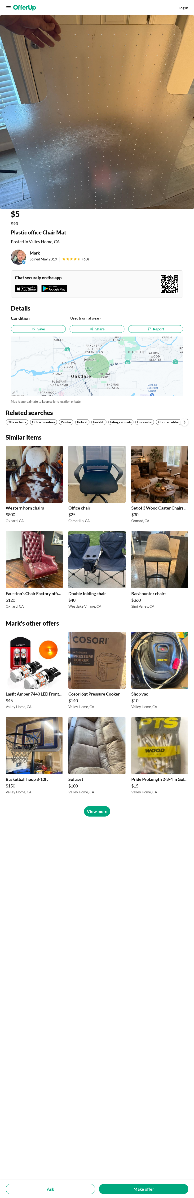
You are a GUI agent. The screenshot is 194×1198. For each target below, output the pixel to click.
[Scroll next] (184, 422)
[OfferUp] (24, 8)
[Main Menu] (8, 8)
